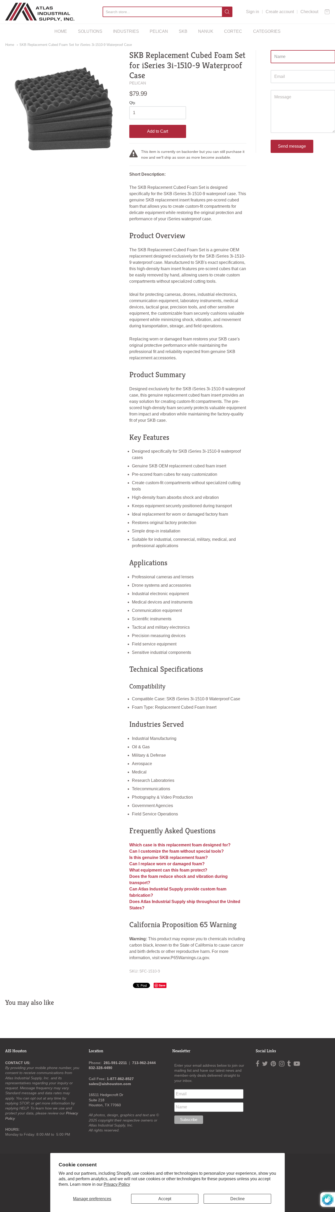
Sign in (252, 11)
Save (162, 985)
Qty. (132, 103)
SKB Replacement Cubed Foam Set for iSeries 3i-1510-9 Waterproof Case (75, 45)
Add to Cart (157, 131)
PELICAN (159, 31)
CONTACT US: (17, 1063)
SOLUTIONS (90, 31)
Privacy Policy (117, 1184)
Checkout (309, 11)
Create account (280, 11)
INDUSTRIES (126, 31)
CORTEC (233, 31)
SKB (183, 31)
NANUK (205, 31)
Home (9, 45)
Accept (164, 1199)
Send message (292, 146)
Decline (237, 1199)
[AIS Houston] (39, 12)
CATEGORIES (267, 31)
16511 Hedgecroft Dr (106, 1095)
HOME (60, 31)
